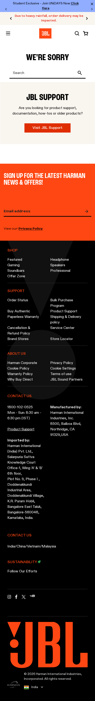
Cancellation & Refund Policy (18, 330)
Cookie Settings (63, 368)
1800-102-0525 (20, 407)
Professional (60, 271)
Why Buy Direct (20, 380)
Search (80, 72)
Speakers (57, 265)
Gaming (13, 265)
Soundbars (15, 271)
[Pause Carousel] (7, 18)
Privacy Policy (30, 229)
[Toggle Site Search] (77, 33)
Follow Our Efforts (22, 571)
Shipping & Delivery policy (65, 319)
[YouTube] (32, 598)
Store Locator (61, 339)
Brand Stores (18, 339)
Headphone (59, 260)
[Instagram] (9, 598)
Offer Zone (16, 276)
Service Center (62, 328)
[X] (24, 597)
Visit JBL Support (47, 128)
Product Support (63, 311)
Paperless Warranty (23, 317)
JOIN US (87, 211)
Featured (14, 260)
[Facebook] (16, 598)
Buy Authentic (18, 311)
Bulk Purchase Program (61, 303)
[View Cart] (84, 33)
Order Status (17, 300)
